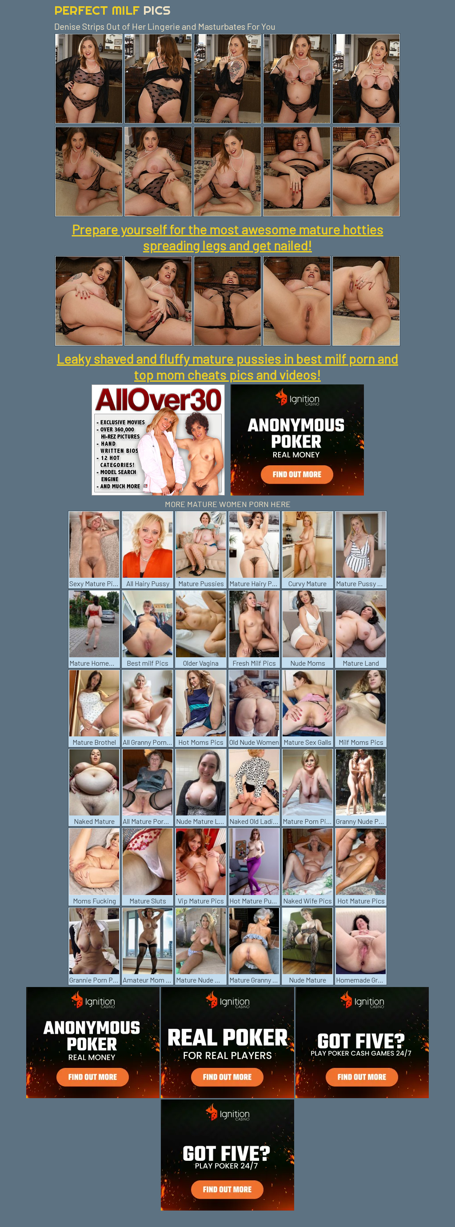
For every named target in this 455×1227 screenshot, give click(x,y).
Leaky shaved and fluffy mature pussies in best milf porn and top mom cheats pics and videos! (227, 366)
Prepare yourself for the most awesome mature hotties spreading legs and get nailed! (227, 237)
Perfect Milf (112, 10)
